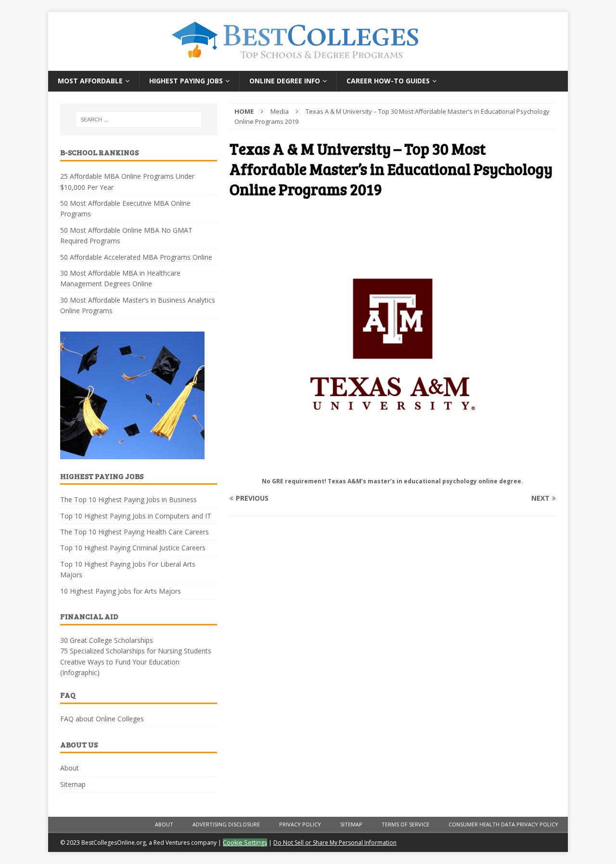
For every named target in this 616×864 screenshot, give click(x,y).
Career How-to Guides (388, 80)
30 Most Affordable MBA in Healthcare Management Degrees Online (120, 278)
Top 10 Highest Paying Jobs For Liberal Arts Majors (127, 569)
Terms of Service (405, 824)
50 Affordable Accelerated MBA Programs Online (136, 257)
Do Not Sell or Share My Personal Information (335, 842)
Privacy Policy (300, 824)
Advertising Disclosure (226, 824)
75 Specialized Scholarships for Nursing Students (135, 650)
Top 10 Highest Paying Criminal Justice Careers (132, 547)
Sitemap (73, 784)
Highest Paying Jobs (186, 80)
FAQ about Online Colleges (102, 718)
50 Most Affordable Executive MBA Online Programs (125, 208)
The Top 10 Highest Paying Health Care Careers (134, 531)
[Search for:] (138, 119)
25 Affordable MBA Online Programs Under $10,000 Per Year (127, 181)
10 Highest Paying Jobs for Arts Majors (120, 591)
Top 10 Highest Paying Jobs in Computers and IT (135, 515)
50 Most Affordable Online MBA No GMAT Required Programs (126, 235)
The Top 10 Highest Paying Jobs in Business (128, 499)
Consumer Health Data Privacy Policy (503, 824)
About (69, 767)
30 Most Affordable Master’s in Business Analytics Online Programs (137, 305)
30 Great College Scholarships (106, 640)
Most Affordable (90, 80)
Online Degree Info (284, 80)
